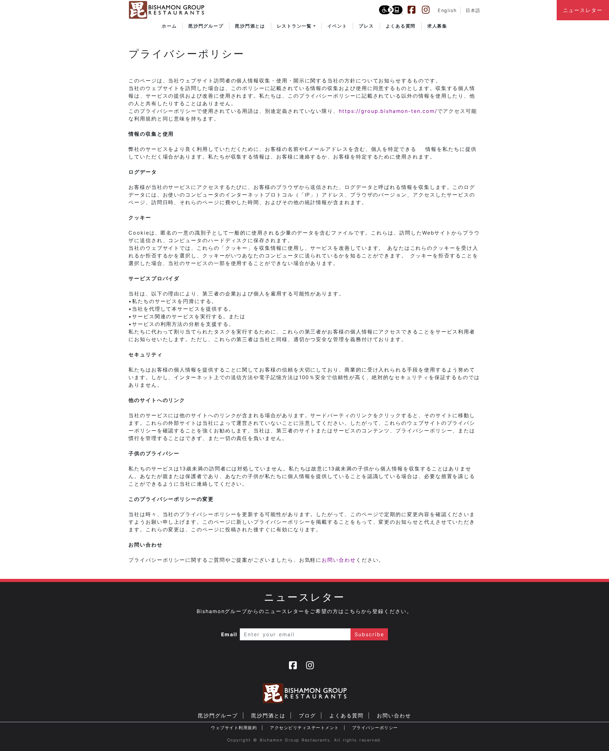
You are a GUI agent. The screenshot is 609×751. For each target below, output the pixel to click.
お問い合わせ (339, 560)
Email (229, 634)
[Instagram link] (429, 9)
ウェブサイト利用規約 (234, 727)
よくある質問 (346, 715)
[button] (296, 26)
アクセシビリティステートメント (304, 727)
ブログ (307, 715)
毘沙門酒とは (268, 715)
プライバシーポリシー (375, 727)
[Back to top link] (593, 735)
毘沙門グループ (218, 715)
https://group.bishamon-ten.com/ (388, 111)
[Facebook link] (415, 9)
